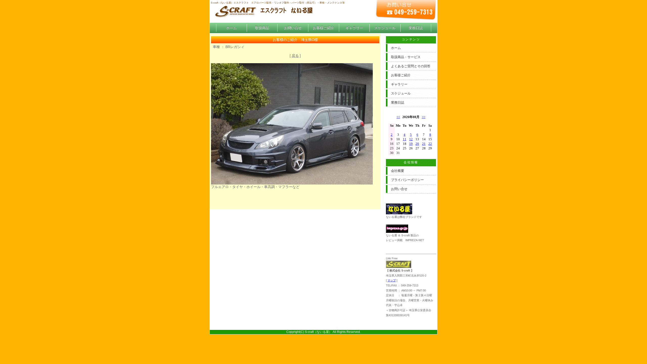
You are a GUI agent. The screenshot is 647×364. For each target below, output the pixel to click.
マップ (391, 280)
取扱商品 (262, 28)
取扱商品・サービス (406, 57)
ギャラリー (354, 28)
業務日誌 (416, 28)
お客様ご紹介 (323, 28)
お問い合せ (293, 28)
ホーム (231, 28)
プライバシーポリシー (407, 180)
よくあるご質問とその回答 (410, 66)
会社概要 (397, 171)
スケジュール (385, 28)
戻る (295, 56)
